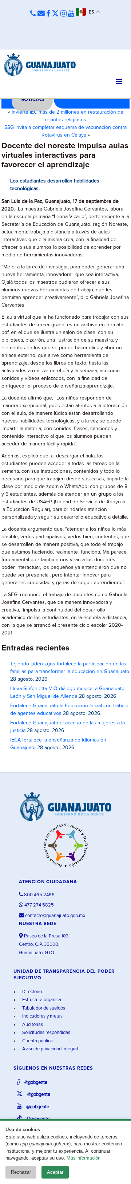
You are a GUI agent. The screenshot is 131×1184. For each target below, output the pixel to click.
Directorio (31, 992)
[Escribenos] (41, 14)
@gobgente (35, 1082)
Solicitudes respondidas (45, 1032)
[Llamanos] (33, 14)
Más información (83, 1158)
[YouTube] (71, 13)
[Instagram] (63, 13)
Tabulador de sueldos (43, 1008)
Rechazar (21, 1172)
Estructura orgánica (41, 1000)
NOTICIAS (32, 99)
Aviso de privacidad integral (49, 1049)
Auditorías (32, 1024)
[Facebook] (48, 13)
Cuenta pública (37, 1041)
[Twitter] (55, 13)
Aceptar (55, 1172)
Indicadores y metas (42, 1016)
